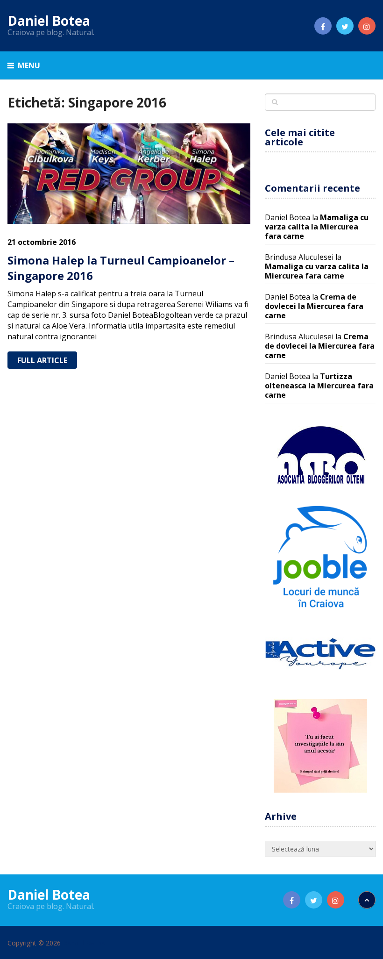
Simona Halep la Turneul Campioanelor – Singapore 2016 (120, 268)
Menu (29, 65)
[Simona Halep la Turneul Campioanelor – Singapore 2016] (128, 173)
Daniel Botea (48, 20)
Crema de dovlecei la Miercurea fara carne (314, 306)
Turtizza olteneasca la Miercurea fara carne (319, 385)
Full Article (42, 360)
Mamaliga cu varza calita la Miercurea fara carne (317, 226)
